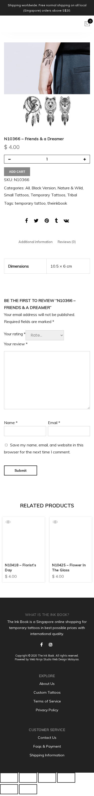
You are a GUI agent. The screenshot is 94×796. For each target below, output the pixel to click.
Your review (16, 343)
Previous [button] (8, 546)
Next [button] (85, 546)
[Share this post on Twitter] (36, 221)
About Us (47, 683)
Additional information (36, 242)
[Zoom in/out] (66, 778)
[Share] (28, 778)
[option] (47, 85)
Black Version (44, 187)
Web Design (59, 659)
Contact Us (47, 737)
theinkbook (57, 203)
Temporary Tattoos (48, 194)
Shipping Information (47, 755)
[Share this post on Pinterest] (47, 221)
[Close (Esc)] (9, 778)
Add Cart (17, 172)
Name (11, 422)
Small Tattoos (16, 194)
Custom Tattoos (47, 692)
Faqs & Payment (47, 746)
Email (54, 422)
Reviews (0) (67, 242)
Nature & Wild (70, 187)
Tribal (72, 194)
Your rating (15, 333)
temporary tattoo (30, 203)
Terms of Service (47, 701)
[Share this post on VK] (66, 221)
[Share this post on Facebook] (26, 221)
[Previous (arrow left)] (9, 789)
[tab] (35, 242)
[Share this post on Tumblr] (56, 221)
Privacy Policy (47, 710)
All (27, 187)
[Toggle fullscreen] (47, 778)
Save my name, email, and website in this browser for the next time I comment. (43, 448)
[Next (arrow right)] (28, 789)
